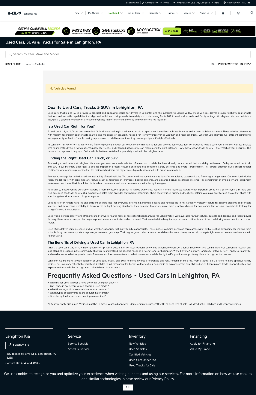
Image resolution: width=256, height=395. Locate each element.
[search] (252, 13)
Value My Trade (200, 349)
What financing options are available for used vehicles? (79, 289)
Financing (198, 336)
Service (74, 336)
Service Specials (78, 343)
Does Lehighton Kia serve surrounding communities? (78, 296)
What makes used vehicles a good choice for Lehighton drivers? (84, 282)
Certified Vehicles (140, 354)
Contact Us (20, 345)
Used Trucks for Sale (142, 365)
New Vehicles (137, 343)
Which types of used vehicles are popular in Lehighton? (79, 292)
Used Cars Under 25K (142, 360)
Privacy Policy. (163, 379)
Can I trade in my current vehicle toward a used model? (79, 286)
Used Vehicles (138, 349)
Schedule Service (79, 349)
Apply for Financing (202, 343)
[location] (174, 3)
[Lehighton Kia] (22, 13)
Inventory (137, 336)
